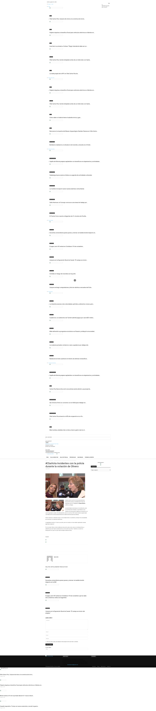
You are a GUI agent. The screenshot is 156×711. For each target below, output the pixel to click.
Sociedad (51, 56)
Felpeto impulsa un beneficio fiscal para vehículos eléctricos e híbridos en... (21, 685)
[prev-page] (45, 615)
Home (46, 460)
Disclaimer (94, 666)
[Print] (65, 549)
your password (48, 441)
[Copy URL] (71, 549)
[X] (105, 3)
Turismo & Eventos (52, 158)
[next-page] (46, 615)
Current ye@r (48, 647)
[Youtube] (106, 3)
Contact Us (109, 666)
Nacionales (51, 314)
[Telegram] (68, 549)
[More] (73, 549)
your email (47, 449)
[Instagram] (104, 3)
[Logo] (45, 455)
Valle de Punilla (52, 185)
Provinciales (51, 229)
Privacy (98, 666)
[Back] (108, 2)
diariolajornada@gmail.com (72, 664)
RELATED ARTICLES (50, 567)
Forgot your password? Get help (51, 443)
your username (48, 437)
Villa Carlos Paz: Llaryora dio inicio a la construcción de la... (16, 674)
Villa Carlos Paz (52, 141)
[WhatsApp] (59, 549)
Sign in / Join (50, 4)
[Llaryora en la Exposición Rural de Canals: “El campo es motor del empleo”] (66, 604)
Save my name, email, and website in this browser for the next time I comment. (62, 641)
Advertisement (103, 666)
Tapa (49, 6)
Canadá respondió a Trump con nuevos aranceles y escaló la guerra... (19, 706)
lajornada (56, 556)
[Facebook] (103, 3)
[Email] (62, 549)
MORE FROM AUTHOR (62, 567)
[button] (103, 2)
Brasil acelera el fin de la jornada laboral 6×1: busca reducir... (17, 695)
